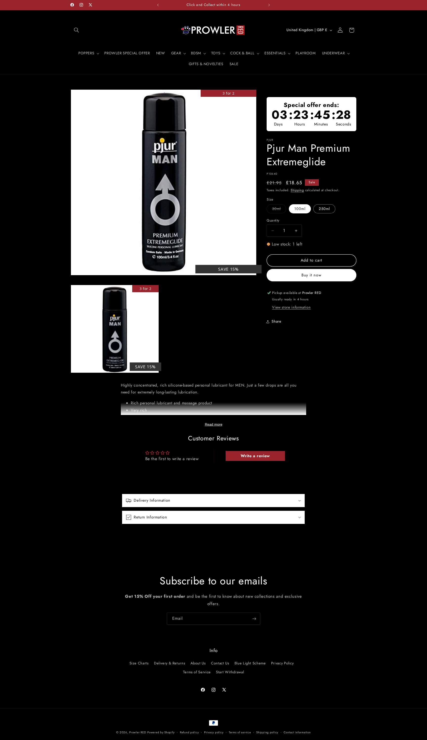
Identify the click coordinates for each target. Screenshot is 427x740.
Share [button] (276, 321)
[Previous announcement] (157, 5)
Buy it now (311, 275)
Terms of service (240, 732)
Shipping (297, 190)
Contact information (297, 732)
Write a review (255, 456)
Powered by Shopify (160, 732)
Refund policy (189, 732)
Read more (213, 424)
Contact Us (220, 663)
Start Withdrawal (230, 672)
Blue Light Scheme (250, 663)
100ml (299, 209)
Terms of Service (197, 672)
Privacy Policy (282, 663)
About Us (198, 663)
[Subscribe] (254, 619)
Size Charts (139, 663)
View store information (291, 307)
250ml (324, 209)
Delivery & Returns (169, 663)
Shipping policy (267, 732)
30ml (279, 210)
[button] (76, 30)
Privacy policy (213, 732)
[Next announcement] (269, 5)
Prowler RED (137, 732)
